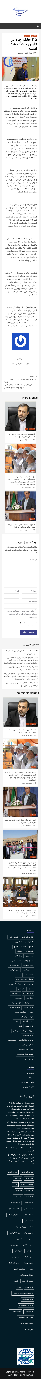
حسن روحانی (28, 960)
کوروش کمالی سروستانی (25, 1054)
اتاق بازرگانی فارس (27, 937)
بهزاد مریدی (29, 956)
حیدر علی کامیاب (14, 970)
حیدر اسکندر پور (14, 965)
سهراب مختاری (28, 993)
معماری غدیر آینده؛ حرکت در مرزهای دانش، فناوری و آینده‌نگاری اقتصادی (19, 385)
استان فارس (29, 942)
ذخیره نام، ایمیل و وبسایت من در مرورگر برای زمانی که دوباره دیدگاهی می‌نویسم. (22, 614)
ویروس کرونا (12, 1040)
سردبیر (20, 53)
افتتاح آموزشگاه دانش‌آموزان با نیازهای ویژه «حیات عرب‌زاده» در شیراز (21, 526)
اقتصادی (27, 36)
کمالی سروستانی (27, 1045)
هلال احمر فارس (27, 1035)
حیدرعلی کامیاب (28, 970)
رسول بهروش (28, 984)
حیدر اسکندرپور (28, 965)
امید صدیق (29, 951)
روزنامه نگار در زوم (15, 984)
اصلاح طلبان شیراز (27, 946)
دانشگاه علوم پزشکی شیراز (24, 979)
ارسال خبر (30, 1073)
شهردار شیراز (29, 1003)
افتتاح (16, 946)
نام (17, 591)
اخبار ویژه (33, 36)
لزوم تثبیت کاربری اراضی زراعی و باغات (23, 378)
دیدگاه (33, 559)
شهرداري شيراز (16, 1003)
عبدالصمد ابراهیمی (20, 1012)
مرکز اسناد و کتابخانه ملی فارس (23, 1031)
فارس (16, 1021)
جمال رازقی (18, 956)
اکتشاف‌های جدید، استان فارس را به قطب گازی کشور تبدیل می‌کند (22, 435)
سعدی (31, 989)
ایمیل (34, 591)
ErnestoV (30, 1122)
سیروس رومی (15, 993)
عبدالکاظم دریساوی (26, 1017)
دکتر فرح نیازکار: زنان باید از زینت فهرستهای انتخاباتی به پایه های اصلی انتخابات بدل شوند (20, 1125)
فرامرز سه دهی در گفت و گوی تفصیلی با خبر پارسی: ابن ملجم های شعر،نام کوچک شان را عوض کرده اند (20, 1159)
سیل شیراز (29, 998)
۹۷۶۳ (32, 1132)
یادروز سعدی (29, 1059)
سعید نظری (21, 989)
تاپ (27, 429)
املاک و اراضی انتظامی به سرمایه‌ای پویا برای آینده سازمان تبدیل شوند (22, 684)
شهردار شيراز (18, 998)
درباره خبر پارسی (28, 1086)
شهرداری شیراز (28, 1007)
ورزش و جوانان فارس (26, 1040)
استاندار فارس (13, 937)
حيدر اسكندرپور (16, 960)
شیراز (31, 1012)
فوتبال (20, 1026)
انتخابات (19, 951)
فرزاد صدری (29, 1026)
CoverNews (14, 1375)
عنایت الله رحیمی (27, 1021)
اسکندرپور (18, 942)
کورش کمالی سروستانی (25, 1049)
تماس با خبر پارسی (27, 1082)
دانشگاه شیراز (28, 974)
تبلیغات (31, 1078)
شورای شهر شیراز (14, 1007)
